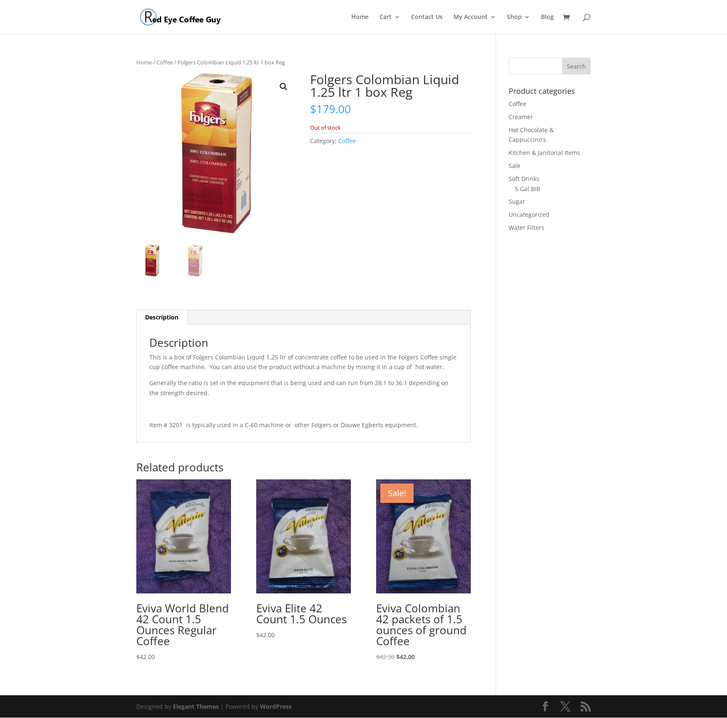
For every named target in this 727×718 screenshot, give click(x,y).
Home (360, 17)
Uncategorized (529, 214)
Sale (514, 166)
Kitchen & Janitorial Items (544, 153)
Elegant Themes (196, 706)
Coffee (165, 62)
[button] (283, 86)
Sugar (517, 201)
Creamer (521, 117)
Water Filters (526, 227)
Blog (547, 17)
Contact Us (427, 17)
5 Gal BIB (527, 189)
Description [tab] (161, 317)
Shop (514, 17)
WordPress (276, 706)
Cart (385, 17)
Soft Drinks (524, 179)
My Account (471, 17)
